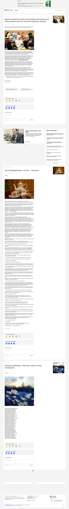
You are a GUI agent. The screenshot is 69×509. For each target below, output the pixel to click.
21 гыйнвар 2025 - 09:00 (7, 370)
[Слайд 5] (26, 144)
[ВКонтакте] (6, 108)
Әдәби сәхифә (7, 167)
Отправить (31, 119)
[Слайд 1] (21, 144)
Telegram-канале (8, 89)
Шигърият (7, 362)
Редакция (14, 12)
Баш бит (6, 12)
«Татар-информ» (7, 82)
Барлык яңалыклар (55, 162)
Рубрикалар (10, 12)
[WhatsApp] (14, 108)
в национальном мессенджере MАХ (26, 89)
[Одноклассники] (9, 108)
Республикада (7, 16)
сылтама (12, 77)
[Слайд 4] (25, 144)
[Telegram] (11, 108)
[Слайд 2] (22, 144)
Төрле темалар (34, 482)
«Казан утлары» (7, 328)
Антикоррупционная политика (8, 504)
